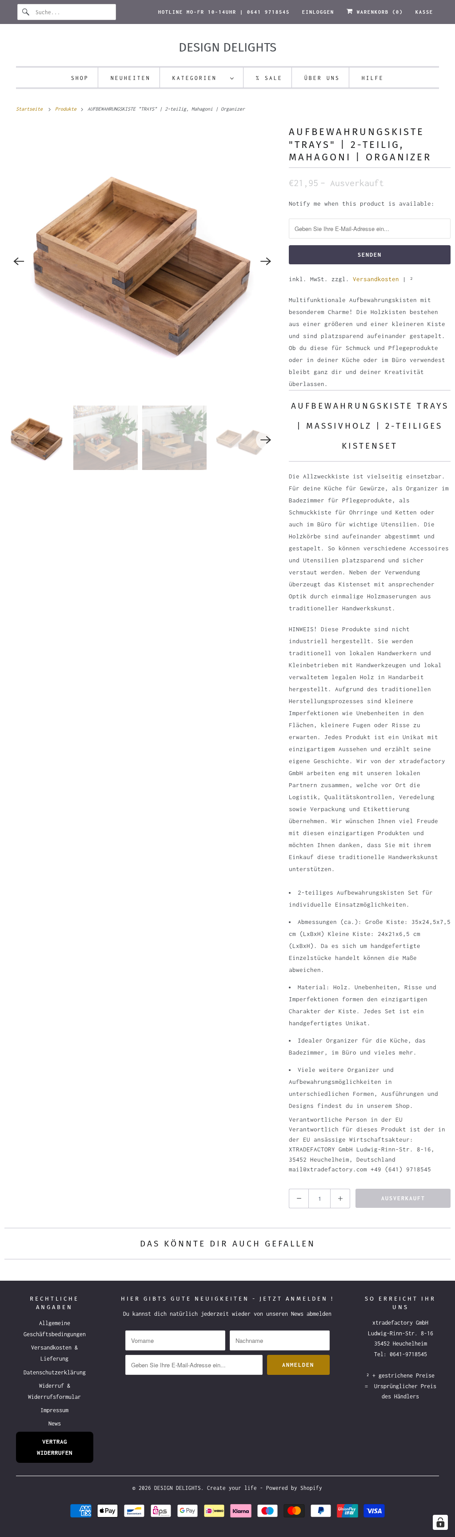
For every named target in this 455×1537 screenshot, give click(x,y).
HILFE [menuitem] (373, 78)
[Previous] (18, 261)
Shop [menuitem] (80, 78)
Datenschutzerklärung (55, 1372)
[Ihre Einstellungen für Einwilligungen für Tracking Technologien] (440, 1522)
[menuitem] (203, 78)
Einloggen (318, 12)
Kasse (424, 12)
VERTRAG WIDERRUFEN (54, 1447)
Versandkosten (376, 279)
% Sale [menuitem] (269, 78)
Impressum (54, 1410)
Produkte (67, 108)
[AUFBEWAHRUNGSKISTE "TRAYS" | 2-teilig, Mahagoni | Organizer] (142, 261)
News (54, 1423)
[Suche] (26, 12)
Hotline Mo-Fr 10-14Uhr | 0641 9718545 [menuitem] (224, 12)
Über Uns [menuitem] (322, 78)
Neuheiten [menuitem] (131, 78)
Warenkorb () (378, 12)
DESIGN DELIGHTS (177, 1488)
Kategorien (199, 78)
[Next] (265, 261)
